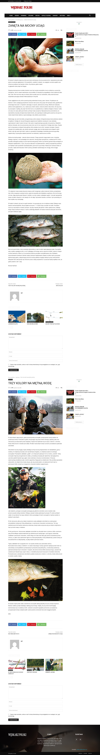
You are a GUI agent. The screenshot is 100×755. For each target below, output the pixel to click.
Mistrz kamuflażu (79, 41)
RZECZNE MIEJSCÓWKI (32, 324)
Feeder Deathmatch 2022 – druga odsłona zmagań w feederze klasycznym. (87, 35)
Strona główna (11, 19)
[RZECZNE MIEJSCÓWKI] (35, 317)
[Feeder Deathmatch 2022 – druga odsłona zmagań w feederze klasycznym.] (70, 35)
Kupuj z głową (46, 15)
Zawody (55, 15)
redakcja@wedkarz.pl (81, 749)
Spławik (30, 15)
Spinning (23, 15)
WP (12, 30)
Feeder (17, 15)
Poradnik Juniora (19, 19)
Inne (68, 15)
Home (11, 15)
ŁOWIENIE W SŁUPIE (13, 324)
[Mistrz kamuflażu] (70, 43)
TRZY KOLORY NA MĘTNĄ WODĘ (16, 285)
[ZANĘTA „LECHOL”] (70, 58)
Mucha (37, 15)
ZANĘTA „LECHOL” (79, 56)
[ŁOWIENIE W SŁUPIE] (16, 317)
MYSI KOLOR (59, 285)
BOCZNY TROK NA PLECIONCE (53, 324)
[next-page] (12, 327)
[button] (90, 15)
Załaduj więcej (78, 64)
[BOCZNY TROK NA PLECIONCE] (54, 317)
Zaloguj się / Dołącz (28, 1)
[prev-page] (9, 327)
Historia (62, 15)
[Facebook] (76, 739)
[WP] (9, 30)
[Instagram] (80, 739)
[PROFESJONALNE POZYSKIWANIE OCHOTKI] (70, 51)
